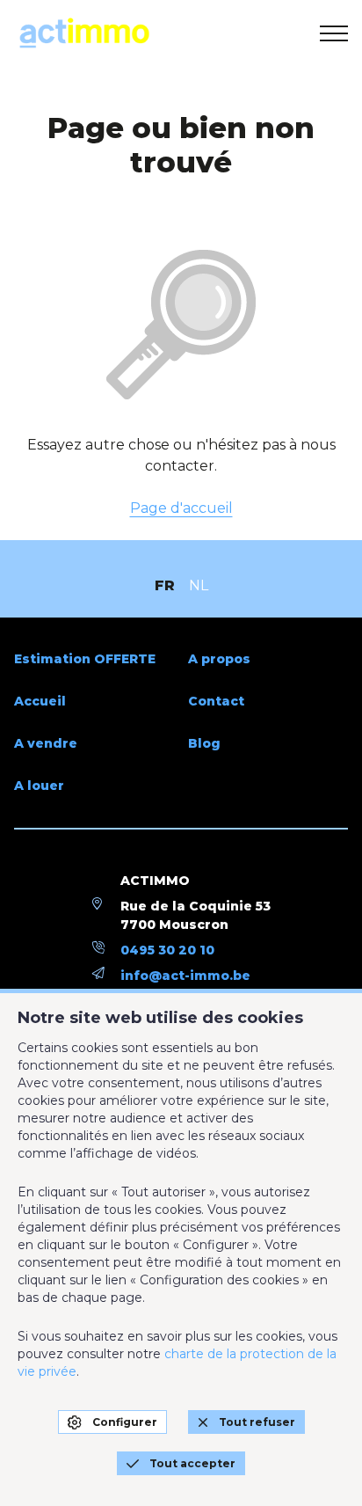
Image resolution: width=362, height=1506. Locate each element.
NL (198, 585)
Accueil (40, 701)
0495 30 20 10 (167, 950)
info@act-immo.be (185, 975)
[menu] (334, 33)
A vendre (45, 743)
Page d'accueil (181, 508)
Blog (204, 743)
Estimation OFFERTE (85, 659)
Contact (216, 701)
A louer (39, 785)
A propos (219, 659)
